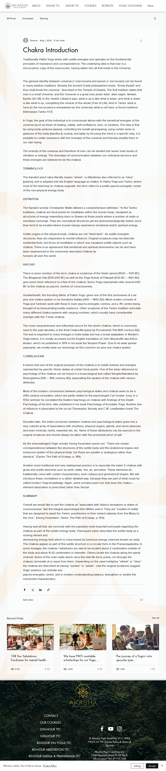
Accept (152, 765)
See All (155, 618)
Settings (137, 765)
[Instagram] (119, 729)
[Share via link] (48, 589)
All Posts (11, 18)
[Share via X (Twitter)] (32, 589)
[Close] (162, 765)
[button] (36, 6)
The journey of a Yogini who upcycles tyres (134, 658)
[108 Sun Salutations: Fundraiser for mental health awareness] (30, 637)
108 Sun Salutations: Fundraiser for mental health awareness (28, 658)
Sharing (44, 18)
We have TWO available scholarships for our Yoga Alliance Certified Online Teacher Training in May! (79, 658)
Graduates (27, 18)
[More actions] (141, 40)
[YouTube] (110, 729)
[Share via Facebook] (24, 589)
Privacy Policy (50, 765)
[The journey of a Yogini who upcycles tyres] (135, 637)
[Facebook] (102, 729)
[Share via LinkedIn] (40, 589)
